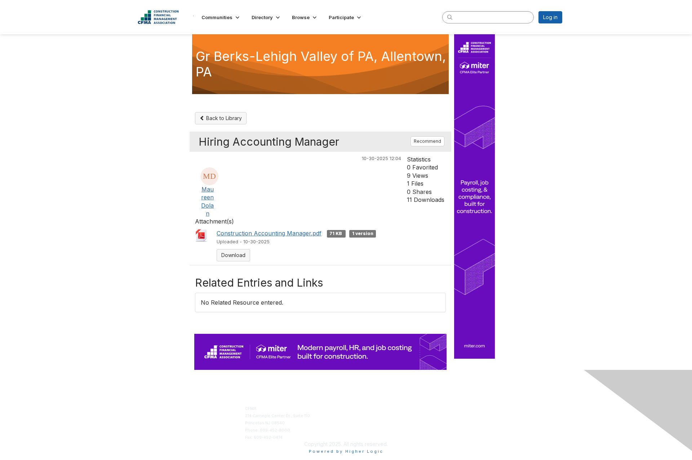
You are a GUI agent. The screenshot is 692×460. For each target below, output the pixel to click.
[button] (221, 17)
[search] (449, 17)
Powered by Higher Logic (346, 451)
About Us (462, 408)
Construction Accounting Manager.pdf (269, 233)
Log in (550, 17)
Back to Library (223, 118)
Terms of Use (465, 415)
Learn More (360, 423)
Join (353, 408)
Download (233, 255)
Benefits (357, 415)
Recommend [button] (427, 141)
